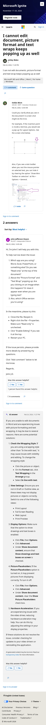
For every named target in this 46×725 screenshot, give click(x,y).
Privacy (17, 711)
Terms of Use (32, 714)
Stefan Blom (17, 103)
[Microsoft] (23, 27)
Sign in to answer (10, 687)
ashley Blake (13, 60)
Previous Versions (23, 707)
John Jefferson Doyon (20, 239)
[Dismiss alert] (42, 4)
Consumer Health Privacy (12, 714)
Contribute (6, 711)
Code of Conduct (9, 718)
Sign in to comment (11, 216)
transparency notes (12, 655)
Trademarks (25, 718)
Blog (35, 707)
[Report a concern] (5, 93)
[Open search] (34, 27)
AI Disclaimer (7, 707)
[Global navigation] (2, 27)
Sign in (41, 27)
